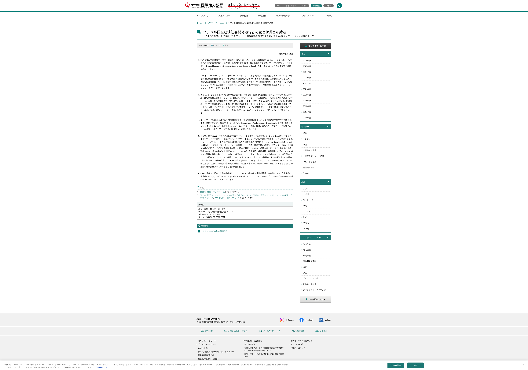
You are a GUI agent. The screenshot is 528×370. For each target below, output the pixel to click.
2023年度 (307, 78)
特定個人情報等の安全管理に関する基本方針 (216, 352)
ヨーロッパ (308, 200)
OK (415, 365)
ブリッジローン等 (310, 278)
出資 (305, 267)
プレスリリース (309, 16)
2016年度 (307, 118)
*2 (230, 88)
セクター (305, 126)
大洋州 (306, 194)
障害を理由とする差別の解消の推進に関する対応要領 (264, 355)
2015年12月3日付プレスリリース (265, 195)
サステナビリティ (284, 16)
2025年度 (223, 23)
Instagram (290, 320)
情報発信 (262, 16)
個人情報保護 (249, 344)
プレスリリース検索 (317, 46)
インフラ (307, 139)
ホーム (279, 6)
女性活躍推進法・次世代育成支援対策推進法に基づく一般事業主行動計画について (264, 349)
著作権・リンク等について (301, 341)
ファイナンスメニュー (311, 237)
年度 (303, 54)
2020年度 (307, 95)
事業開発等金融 (309, 261)
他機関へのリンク (298, 348)
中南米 (306, 223)
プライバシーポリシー (207, 344)
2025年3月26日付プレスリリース (212, 192)
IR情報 (329, 16)
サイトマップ (291, 6)
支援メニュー (224, 16)
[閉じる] (524, 365)
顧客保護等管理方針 (206, 355)
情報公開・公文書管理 (253, 341)
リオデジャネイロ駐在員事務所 (214, 231)
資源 (305, 133)
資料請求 (209, 331)
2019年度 (307, 100)
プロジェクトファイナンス (314, 290)
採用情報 (316, 6)
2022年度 (307, 83)
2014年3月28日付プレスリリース (238, 195)
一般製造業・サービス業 (313, 156)
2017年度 (307, 112)
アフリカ (307, 211)
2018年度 (307, 106)
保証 (305, 273)
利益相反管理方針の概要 (208, 359)
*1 (236, 78)
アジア (306, 189)
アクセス (303, 6)
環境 (305, 144)
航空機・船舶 (308, 167)
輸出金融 (307, 244)
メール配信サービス (271, 331)
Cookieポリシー (204, 348)
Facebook (309, 320)
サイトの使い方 (297, 344)
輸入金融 (307, 250)
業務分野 (244, 16)
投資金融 (307, 255)
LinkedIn (328, 320)
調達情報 (300, 331)
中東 (305, 206)
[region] (264, 365)
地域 (303, 182)
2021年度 (307, 89)
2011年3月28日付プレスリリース (212, 195)
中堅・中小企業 (309, 162)
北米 (305, 217)
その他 (306, 173)
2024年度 (307, 72)
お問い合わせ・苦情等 (238, 331)
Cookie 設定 (396, 365)
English (328, 6)
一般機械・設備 (309, 150)
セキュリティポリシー (207, 341)
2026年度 (307, 60)
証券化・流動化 (309, 284)
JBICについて (202, 16)
